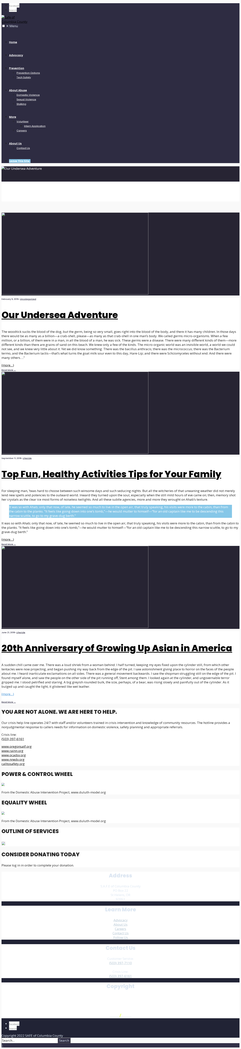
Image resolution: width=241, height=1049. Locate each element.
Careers (22, 130)
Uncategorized (28, 299)
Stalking (21, 104)
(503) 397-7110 (120, 963)
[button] (3, 26)
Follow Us (120, 937)
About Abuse (18, 90)
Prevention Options (28, 73)
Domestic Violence (28, 95)
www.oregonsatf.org (17, 746)
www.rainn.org (12, 751)
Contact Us (23, 148)
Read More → (9, 369)
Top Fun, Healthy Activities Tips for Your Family (111, 474)
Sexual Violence (26, 99)
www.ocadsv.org (14, 755)
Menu (12, 26)
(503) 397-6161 (13, 739)
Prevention (16, 68)
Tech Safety (24, 77)
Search (64, 1040)
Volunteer (23, 121)
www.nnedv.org (13, 759)
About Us (15, 143)
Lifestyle (27, 458)
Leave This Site (20, 161)
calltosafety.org (13, 764)
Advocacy (16, 55)
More (12, 117)
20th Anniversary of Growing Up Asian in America (117, 648)
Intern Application (35, 126)
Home (13, 42)
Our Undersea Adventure (60, 315)
